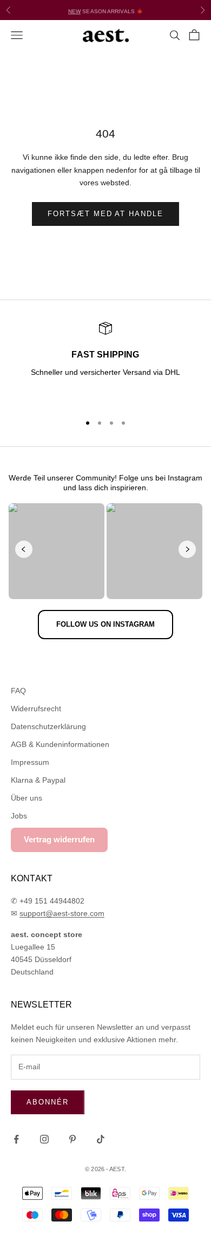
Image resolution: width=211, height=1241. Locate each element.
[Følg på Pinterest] (72, 1139)
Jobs (19, 815)
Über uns (26, 798)
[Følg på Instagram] (44, 1139)
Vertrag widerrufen (59, 839)
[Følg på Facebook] (16, 1139)
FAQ (18, 690)
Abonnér (48, 1102)
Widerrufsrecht (36, 708)
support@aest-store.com (61, 913)
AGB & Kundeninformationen (60, 744)
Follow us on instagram (105, 624)
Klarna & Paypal (38, 780)
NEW (74, 9)
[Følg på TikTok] (100, 1139)
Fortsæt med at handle (105, 214)
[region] (105, 363)
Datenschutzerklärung (48, 726)
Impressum (30, 762)
